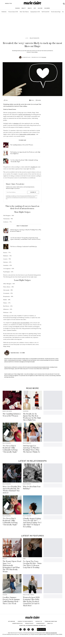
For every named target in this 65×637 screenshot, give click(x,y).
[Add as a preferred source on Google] (46, 629)
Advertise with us (17, 623)
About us (49, 623)
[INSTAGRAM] (22, 353)
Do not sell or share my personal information (32, 625)
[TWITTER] (20, 353)
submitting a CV (17, 123)
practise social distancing (25, 114)
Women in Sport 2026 (13, 11)
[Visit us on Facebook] (28, 629)
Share (6, 100)
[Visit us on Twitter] (20, 629)
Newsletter (39, 100)
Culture (40, 8)
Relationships (34, 38)
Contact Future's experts (25, 621)
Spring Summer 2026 (35, 11)
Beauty (24, 8)
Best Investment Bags (55, 11)
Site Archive (11, 621)
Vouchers (47, 8)
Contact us (38, 621)
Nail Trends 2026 (45, 11)
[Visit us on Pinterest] (33, 629)
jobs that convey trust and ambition (20, 322)
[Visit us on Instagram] (24, 629)
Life (35, 8)
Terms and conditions (51, 621)
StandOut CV (34, 167)
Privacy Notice (8, 196)
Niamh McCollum (26, 57)
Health (30, 8)
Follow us (32, 100)
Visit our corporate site (51, 632)
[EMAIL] (24, 353)
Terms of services (20, 195)
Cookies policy (40, 623)
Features (44, 57)
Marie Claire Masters (24, 11)
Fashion (17, 8)
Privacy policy (29, 623)
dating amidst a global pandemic (27, 134)
